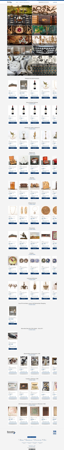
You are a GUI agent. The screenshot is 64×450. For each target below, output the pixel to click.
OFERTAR (13, 198)
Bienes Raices (21, 2)
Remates (17, 2)
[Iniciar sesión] (56, 2)
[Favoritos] (54, 2)
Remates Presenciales (26, 2)
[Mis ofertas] (53, 2)
